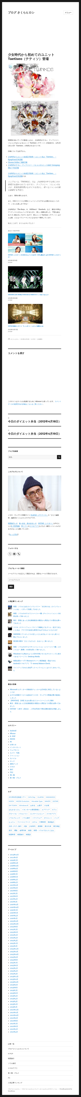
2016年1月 (14, 918)
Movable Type (37, 801)
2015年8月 (14, 927)
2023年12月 (14, 855)
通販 (15, 830)
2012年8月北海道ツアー (17, 797)
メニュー (68, 12)
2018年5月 (14, 880)
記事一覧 (11, 1044)
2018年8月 (14, 871)
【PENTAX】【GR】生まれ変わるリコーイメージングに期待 (32, 701)
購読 (11, 587)
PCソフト (24, 526)
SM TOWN (13, 805)
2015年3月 (14, 940)
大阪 (25, 826)
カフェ (54, 810)
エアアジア (46, 810)
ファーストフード (23, 822)
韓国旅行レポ (12, 523)
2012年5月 (14, 1029)
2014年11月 (14, 952)
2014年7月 (14, 963)
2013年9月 (14, 985)
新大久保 (48, 826)
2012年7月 (14, 1024)
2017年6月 (14, 896)
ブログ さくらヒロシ (21, 12)
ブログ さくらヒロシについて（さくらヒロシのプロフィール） (40, 1089)
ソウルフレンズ (14, 818)
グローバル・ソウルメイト (18, 814)
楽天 (10, 830)
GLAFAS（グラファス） (39, 515)
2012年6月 (14, 1026)
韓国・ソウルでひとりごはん (44, 830)
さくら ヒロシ (15, 339)
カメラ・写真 (14, 753)
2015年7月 (14, 929)
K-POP (33, 339)
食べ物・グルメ (15, 778)
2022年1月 (14, 857)
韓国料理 (12, 834)
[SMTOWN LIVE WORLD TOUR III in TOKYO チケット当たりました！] (35, 279)
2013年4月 (14, 999)
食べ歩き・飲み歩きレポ (27, 523)
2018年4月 (14, 882)
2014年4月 (14, 971)
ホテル (34, 822)
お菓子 (39, 805)
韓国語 (28, 834)
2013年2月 (14, 1004)
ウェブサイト (14, 750)
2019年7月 (14, 860)
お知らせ (13, 745)
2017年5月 (14, 899)
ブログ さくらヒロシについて (18, 1049)
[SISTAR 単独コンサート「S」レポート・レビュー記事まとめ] (35, 314)
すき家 (46, 805)
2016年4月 (14, 916)
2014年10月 (14, 954)
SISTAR (55, 801)
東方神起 (56, 826)
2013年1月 (13, 1007)
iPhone (13, 733)
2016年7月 (14, 910)
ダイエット (48, 818)
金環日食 (23, 830)
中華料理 (42, 822)
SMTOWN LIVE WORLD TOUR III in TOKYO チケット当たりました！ (28, 295)
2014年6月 (14, 965)
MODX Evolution (22, 801)
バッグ (56, 818)
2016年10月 (14, 907)
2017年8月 (14, 891)
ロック (12, 761)
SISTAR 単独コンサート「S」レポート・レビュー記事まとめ (25, 326)
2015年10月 (14, 924)
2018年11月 (14, 863)
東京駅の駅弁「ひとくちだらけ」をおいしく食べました (33, 641)
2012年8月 (14, 1021)
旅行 (11, 769)
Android (13, 731)
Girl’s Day (31, 797)
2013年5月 (14, 996)
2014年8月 (14, 960)
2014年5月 (14, 968)
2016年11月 (14, 904)
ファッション (14, 756)
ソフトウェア (37, 818)
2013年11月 (14, 979)
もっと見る (13, 534)
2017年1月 (13, 902)
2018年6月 (14, 877)
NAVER (47, 801)
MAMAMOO (50, 797)
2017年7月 (14, 893)
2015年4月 (14, 938)
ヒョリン (12, 822)
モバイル (13, 758)
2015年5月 (14, 935)
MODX (12, 739)
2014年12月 (14, 949)
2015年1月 (13, 946)
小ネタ (12, 767)
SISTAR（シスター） (45, 523)
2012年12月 (14, 1010)
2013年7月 (14, 990)
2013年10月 (14, 982)
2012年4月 (14, 1032)
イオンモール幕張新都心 (31, 810)
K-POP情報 (15, 526)
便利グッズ (14, 764)
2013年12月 (14, 976)
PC (11, 742)
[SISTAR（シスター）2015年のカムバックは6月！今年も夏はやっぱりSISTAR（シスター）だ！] (35, 243)
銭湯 (29, 830)
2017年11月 (14, 885)
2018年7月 (14, 874)
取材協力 (51, 822)
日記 (11, 772)
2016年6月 (14, 913)
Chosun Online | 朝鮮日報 (17, 162)
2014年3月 (14, 974)
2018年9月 (14, 868)
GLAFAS (41, 797)
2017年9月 (14, 888)
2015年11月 (14, 921)
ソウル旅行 (26, 818)
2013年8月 (14, 988)
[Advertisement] (40, 38)
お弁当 (32, 805)
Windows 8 (23, 805)
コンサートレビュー (37, 814)
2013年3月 (14, 1001)
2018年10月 (14, 866)
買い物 (12, 775)
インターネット (15, 747)
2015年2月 (14, 943)
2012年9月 (14, 1018)
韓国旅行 (20, 834)
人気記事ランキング (15, 1083)
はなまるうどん (14, 810)
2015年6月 (14, 932)
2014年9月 (14, 957)
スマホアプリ (34, 526)
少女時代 (39, 339)
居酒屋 (40, 826)
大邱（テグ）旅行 (15, 826)
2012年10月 (14, 1015)
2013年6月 (14, 993)
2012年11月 (14, 1012)
